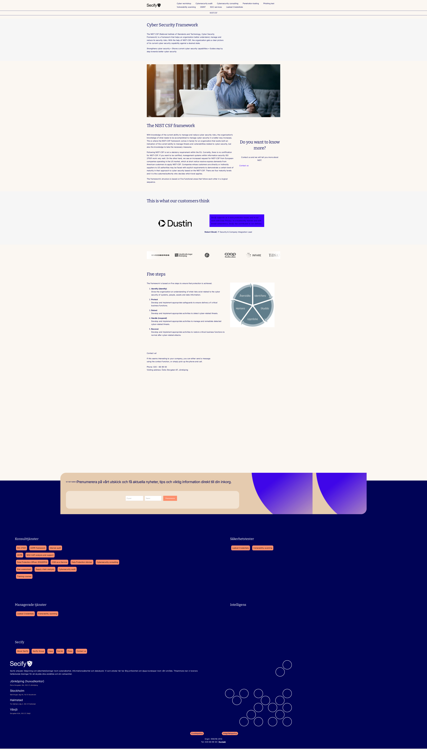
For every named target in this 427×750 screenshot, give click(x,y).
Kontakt (222, 742)
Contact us (244, 165)
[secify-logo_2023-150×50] (154, 4)
